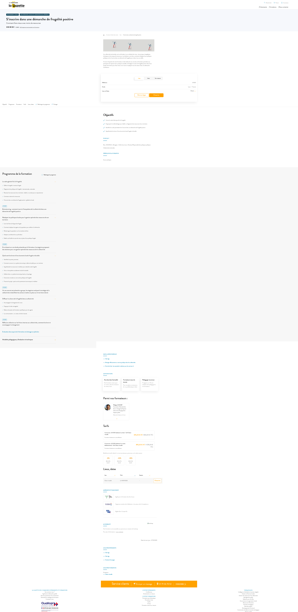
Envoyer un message (144, 584)
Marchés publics (248, 606)
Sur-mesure (158, 78)
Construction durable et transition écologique (248, 610)
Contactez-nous (50, 599)
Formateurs (19, 104)
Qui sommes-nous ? (50, 592)
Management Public (12, 14)
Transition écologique (248, 604)
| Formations (272, 7)
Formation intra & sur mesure (149, 605)
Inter (139, 78)
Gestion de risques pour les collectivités (248, 595)
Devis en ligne (141, 95)
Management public (248, 597)
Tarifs (25, 104)
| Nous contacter (283, 7)
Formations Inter (149, 600)
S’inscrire (156, 95)
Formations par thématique (149, 598)
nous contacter (119, 532)
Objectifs (4, 104)
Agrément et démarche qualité (49, 594)
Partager (55, 104)
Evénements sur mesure (149, 594)
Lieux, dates (31, 104)
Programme (11, 104)
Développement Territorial (248, 608)
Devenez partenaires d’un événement (50, 595)
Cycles (149, 602)
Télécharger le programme (43, 104)
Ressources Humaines (248, 603)
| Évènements (263, 7)
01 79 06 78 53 (165, 584)
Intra (148, 78)
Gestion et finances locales (248, 594)
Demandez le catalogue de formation (50, 597)
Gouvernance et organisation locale (248, 601)
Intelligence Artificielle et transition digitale (248, 592)
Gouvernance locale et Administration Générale (34, 14)
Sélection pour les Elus (248, 599)
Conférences (149, 592)
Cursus (149, 603)
